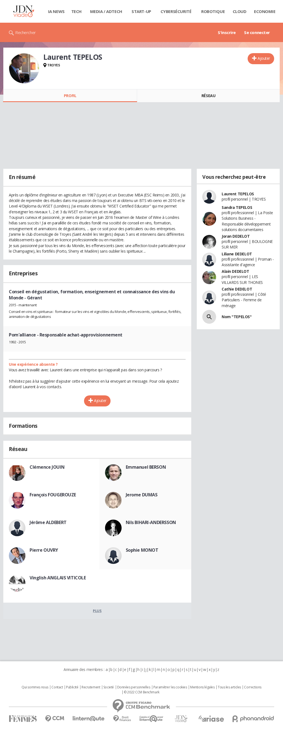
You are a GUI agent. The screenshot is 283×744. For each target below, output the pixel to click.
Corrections (252, 687)
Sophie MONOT (142, 550)
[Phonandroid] (253, 718)
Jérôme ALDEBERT (48, 522)
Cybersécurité (176, 11)
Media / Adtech (106, 11)
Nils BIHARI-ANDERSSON (151, 522)
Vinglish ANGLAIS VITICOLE (58, 578)
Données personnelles (133, 687)
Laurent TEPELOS (238, 193)
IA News (56, 11)
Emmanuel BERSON (146, 467)
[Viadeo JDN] (181, 718)
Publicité (72, 687)
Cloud (240, 11)
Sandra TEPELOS (237, 207)
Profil (70, 95)
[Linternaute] (89, 718)
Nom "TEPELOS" (237, 316)
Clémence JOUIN (47, 467)
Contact (57, 687)
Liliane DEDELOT (237, 253)
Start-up (141, 11)
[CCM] (54, 718)
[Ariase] (211, 719)
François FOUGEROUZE (53, 495)
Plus (97, 610)
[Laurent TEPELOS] (24, 68)
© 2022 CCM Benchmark (141, 692)
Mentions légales (202, 687)
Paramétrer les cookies (170, 687)
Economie (265, 11)
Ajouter (264, 58)
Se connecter (257, 32)
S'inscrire (227, 32)
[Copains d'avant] (152, 718)
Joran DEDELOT (236, 236)
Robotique (213, 11)
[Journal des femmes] (23, 718)
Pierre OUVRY (44, 550)
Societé (108, 687)
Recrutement (91, 687)
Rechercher (25, 32)
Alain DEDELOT (235, 271)
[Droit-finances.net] (122, 718)
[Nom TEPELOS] (209, 317)
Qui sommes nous (35, 687)
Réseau (208, 95)
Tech (76, 11)
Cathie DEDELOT (237, 289)
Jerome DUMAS (142, 495)
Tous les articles (229, 687)
